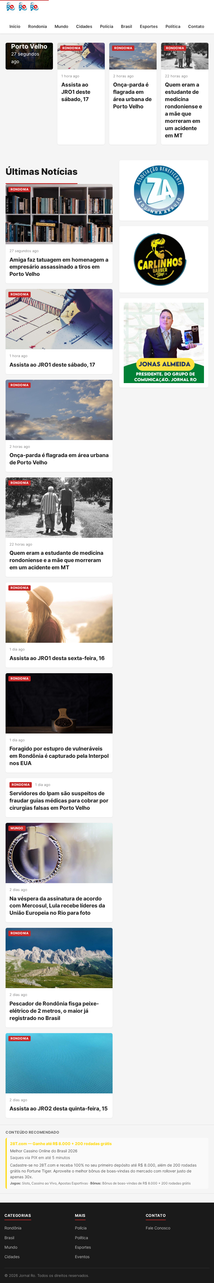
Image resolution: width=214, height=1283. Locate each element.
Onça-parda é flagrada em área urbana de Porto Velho (132, 95)
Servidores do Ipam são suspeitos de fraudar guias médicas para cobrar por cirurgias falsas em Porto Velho (58, 800)
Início (14, 26)
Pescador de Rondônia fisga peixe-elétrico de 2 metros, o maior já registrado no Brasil (54, 1010)
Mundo (61, 26)
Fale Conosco (158, 1227)
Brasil (126, 26)
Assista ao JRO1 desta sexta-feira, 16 (57, 658)
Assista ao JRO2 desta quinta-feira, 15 (58, 1108)
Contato (196, 26)
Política (173, 26)
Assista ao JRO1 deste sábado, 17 (75, 91)
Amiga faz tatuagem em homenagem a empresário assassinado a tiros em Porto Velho (58, 267)
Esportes (149, 26)
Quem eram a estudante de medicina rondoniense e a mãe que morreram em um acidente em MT (183, 109)
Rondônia (12, 1227)
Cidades (84, 26)
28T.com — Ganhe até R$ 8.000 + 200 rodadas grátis (61, 1143)
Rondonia (37, 26)
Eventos (82, 1256)
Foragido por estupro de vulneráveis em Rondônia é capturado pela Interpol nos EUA (59, 755)
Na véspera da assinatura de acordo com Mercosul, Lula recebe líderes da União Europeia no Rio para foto (57, 905)
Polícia (106, 26)
